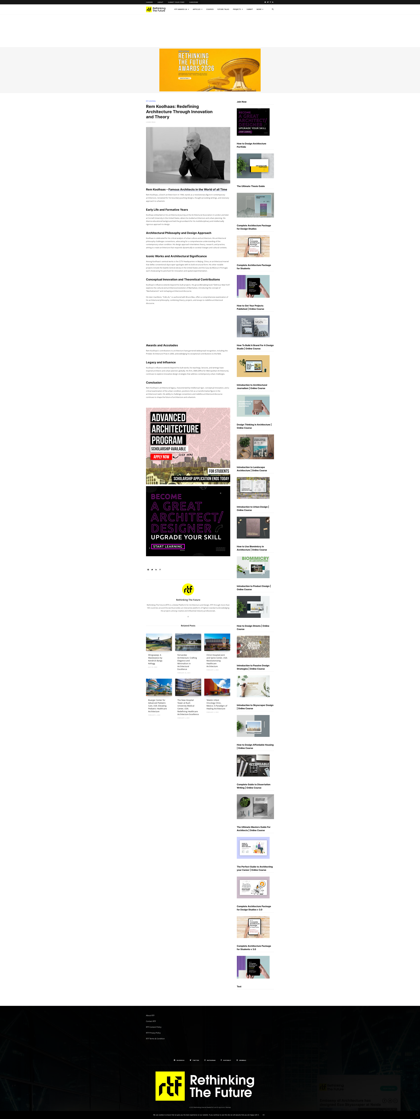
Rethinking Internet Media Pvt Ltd (205, 1107)
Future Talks (223, 9)
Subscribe (193, 2)
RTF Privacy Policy (153, 1033)
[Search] (272, 9)
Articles (196, 9)
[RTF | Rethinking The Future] (156, 9)
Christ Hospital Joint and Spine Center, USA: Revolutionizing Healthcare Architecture (217, 661)
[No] (417, 1115)
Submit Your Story (176, 2)
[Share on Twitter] (152, 569)
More (259, 9)
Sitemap (228, 1107)
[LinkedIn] (156, 569)
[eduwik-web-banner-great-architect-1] (188, 555)
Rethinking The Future (188, 599)
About (160, 2)
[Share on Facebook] (148, 569)
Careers (149, 2)
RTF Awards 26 (180, 9)
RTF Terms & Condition (155, 1038)
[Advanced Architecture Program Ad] (188, 484)
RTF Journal (151, 101)
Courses (210, 9)
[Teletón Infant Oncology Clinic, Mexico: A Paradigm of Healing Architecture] (217, 687)
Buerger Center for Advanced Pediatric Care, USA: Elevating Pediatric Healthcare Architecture (157, 706)
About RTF (150, 1015)
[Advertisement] (210, 30)
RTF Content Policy (153, 1027)
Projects (237, 9)
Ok (264, 1115)
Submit (250, 9)
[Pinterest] (160, 569)
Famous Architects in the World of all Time (197, 189)
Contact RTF (151, 1021)
